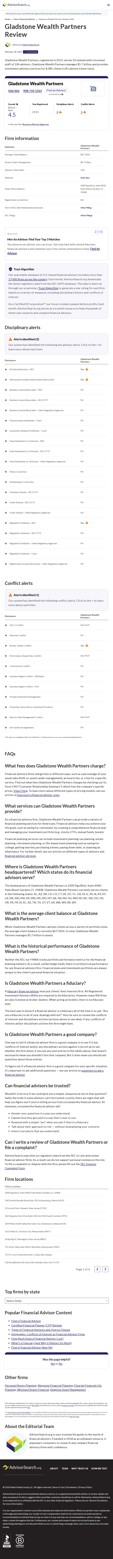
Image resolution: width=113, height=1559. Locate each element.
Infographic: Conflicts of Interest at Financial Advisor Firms (48, 1334)
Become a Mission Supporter (36, 124)
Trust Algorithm (48, 288)
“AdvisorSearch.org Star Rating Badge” (19, 1412)
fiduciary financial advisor (23, 991)
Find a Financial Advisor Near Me (32, 1347)
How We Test (99, 1468)
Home (7, 19)
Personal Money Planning (21, 1385)
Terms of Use (58, 1487)
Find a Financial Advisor (24, 19)
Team (65, 1468)
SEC (29, 1407)
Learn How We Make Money (90, 14)
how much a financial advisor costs (38, 795)
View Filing (85, 207)
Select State (13, 1300)
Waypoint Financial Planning (55, 1385)
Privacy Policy (85, 1487)
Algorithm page (74, 1416)
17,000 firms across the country (27, 279)
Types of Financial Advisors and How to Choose (40, 1329)
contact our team (68, 1405)
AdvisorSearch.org (16, 5)
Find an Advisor (56, 90)
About (54, 1468)
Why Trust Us (79, 1468)
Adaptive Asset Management (68, 1389)
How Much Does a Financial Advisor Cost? (37, 1338)
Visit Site (13, 90)
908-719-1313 (32, 90)
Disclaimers (71, 1487)
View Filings (86, 215)
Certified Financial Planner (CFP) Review (36, 1325)
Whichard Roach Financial (33, 1389)
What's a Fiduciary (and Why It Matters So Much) (41, 1343)
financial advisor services (20, 855)
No (60, 1363)
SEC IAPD (35, 1405)
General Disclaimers (98, 1500)
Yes (53, 1363)
